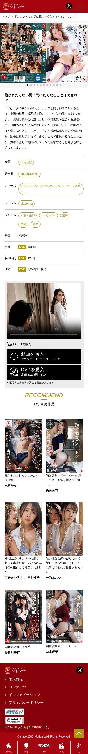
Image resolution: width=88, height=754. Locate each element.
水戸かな (11, 485)
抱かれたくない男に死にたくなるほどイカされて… (50, 189)
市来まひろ (12, 577)
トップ (6, 16)
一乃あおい (53, 577)
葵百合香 (52, 490)
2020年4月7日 (29, 174)
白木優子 (52, 651)
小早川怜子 (32, 577)
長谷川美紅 (12, 652)
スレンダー (48, 215)
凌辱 (65, 215)
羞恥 (23, 224)
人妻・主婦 (27, 215)
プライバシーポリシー (26, 702)
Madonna (26, 203)
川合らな (26, 162)
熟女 (35, 224)
